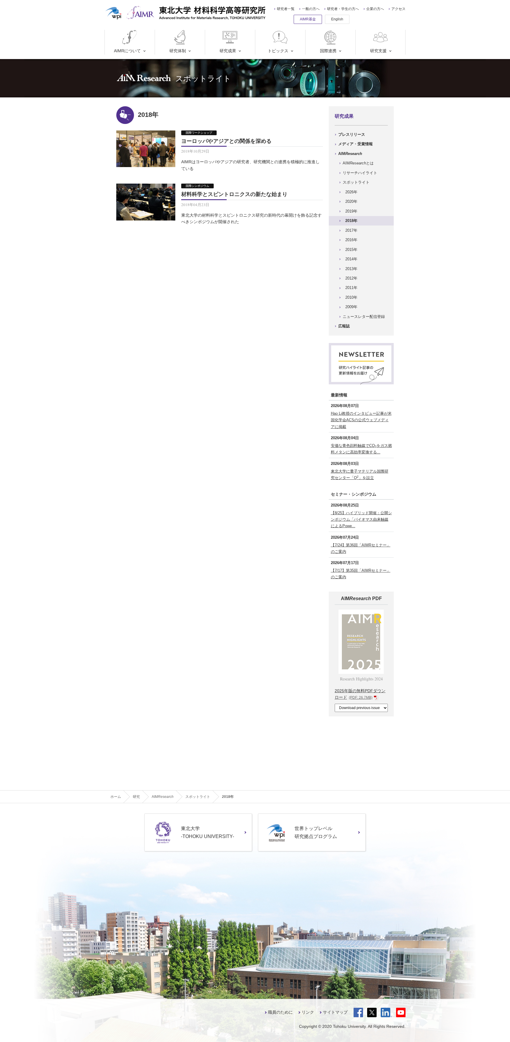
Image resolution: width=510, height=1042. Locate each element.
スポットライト (356, 182)
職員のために (280, 1012)
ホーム (115, 796)
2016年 (351, 240)
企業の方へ (375, 9)
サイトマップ (335, 1012)
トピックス (278, 50)
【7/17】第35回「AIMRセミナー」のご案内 (360, 573)
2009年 (351, 307)
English (337, 19)
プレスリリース (351, 134)
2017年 (351, 230)
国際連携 (328, 50)
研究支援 (378, 50)
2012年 (351, 278)
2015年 (351, 249)
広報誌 (344, 326)
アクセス (398, 9)
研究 (136, 796)
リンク (308, 1012)
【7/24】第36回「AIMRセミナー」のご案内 (360, 548)
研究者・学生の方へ (343, 9)
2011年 (351, 287)
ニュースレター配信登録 (364, 316)
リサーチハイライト (360, 173)
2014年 (351, 259)
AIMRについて (127, 50)
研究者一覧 (286, 9)
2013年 (351, 269)
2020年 (351, 201)
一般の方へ (311, 9)
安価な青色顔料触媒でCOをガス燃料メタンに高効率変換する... (361, 448)
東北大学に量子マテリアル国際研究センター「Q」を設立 (359, 474)
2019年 (351, 211)
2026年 (351, 192)
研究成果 (228, 50)
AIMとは (358, 163)
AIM (350, 153)
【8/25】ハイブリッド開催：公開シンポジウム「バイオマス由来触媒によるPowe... (361, 519)
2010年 (351, 297)
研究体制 (177, 50)
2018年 (351, 220)
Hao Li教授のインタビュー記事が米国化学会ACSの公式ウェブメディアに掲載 (361, 420)
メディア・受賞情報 (355, 144)
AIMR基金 (308, 19)
